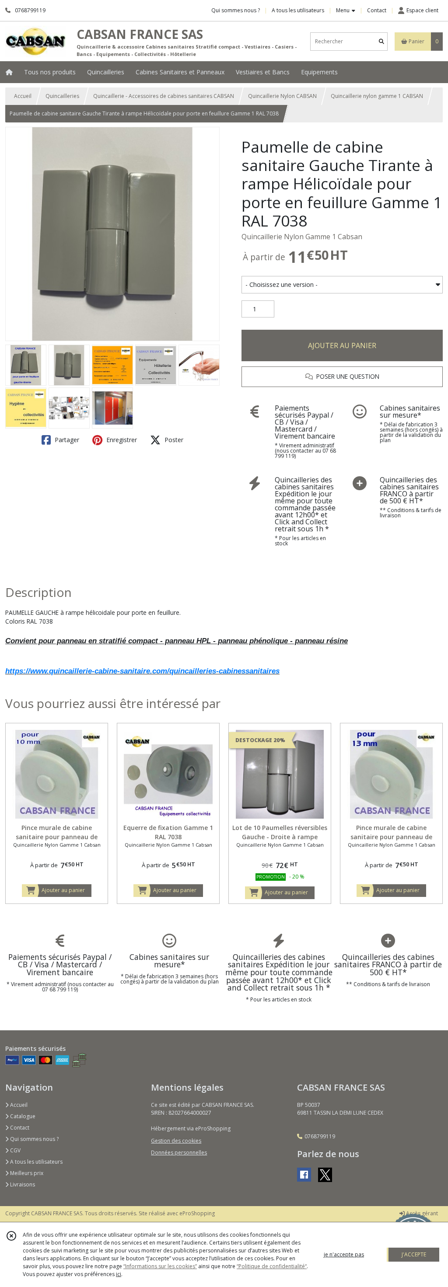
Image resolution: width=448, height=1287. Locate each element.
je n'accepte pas (344, 1254)
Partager (66, 440)
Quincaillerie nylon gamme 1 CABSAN (377, 96)
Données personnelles (179, 1152)
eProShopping (197, 1213)
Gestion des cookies (176, 1140)
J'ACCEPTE (414, 1254)
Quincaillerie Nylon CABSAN (282, 96)
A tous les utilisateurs (36, 1161)
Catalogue (22, 1116)
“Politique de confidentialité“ (272, 1266)
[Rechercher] (381, 41)
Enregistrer (121, 440)
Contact (376, 10)
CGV (15, 1150)
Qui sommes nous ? (34, 1139)
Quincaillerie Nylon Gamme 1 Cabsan (302, 236)
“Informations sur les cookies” (160, 1266)
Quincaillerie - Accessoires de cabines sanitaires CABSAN (163, 96)
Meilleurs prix (26, 1173)
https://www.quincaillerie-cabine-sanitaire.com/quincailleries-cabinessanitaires (142, 671)
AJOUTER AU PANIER (342, 345)
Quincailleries (62, 96)
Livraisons (22, 1184)
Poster (173, 440)
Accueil (23, 96)
